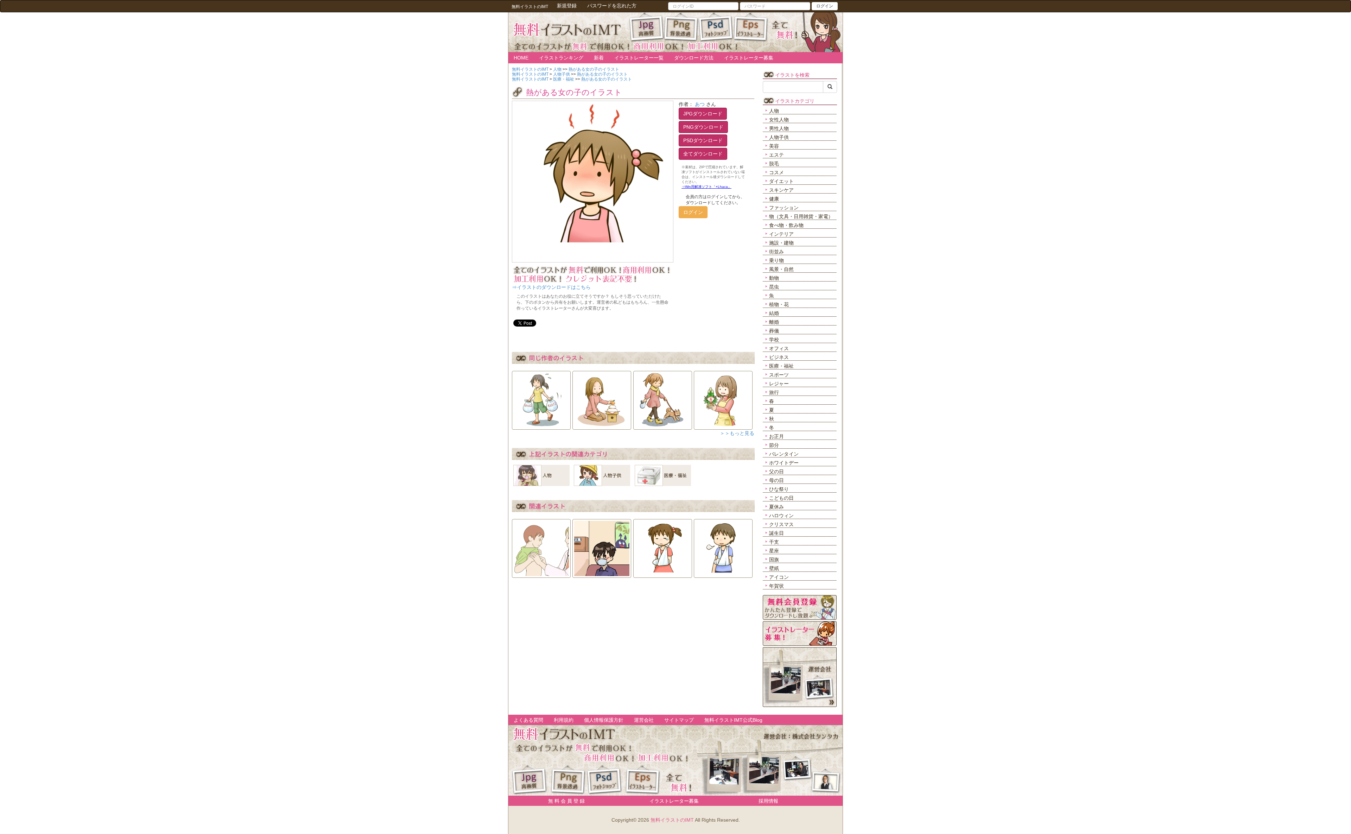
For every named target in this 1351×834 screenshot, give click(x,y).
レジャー (779, 383)
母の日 (776, 480)
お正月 (776, 436)
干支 (774, 542)
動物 (774, 278)
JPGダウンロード (702, 113)
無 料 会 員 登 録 (564, 801)
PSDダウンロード (703, 140)
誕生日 (776, 533)
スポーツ (779, 375)
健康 (774, 199)
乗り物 (776, 260)
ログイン (824, 6)
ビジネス (779, 357)
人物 (774, 111)
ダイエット (781, 181)
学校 (774, 339)
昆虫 (774, 287)
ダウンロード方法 (693, 58)
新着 (599, 58)
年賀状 (776, 586)
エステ (776, 155)
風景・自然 (781, 269)
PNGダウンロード (703, 127)
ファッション (784, 207)
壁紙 (774, 568)
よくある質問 (528, 720)
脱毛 (774, 163)
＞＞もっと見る (737, 433)
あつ (700, 104)
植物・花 (779, 304)
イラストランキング (561, 58)
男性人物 (779, 128)
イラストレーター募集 (748, 58)
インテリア (781, 234)
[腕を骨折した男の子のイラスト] (723, 546)
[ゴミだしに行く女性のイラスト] (541, 398)
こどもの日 (781, 498)
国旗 (774, 559)
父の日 (776, 471)
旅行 (774, 392)
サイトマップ (679, 720)
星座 (774, 551)
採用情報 (768, 801)
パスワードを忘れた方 (611, 5)
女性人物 (779, 119)
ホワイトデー (784, 463)
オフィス (779, 348)
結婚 (774, 313)
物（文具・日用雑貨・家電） (801, 216)
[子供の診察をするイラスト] (541, 546)
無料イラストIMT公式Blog (733, 720)
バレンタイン (784, 454)
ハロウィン (781, 515)
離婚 (774, 322)
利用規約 (563, 720)
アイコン (779, 577)
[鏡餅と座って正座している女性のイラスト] (601, 398)
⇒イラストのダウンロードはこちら (551, 287)
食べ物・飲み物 (786, 225)
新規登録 (567, 5)
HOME (521, 58)
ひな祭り (779, 489)
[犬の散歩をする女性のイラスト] (662, 398)
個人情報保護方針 (603, 720)
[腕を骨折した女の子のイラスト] (662, 546)
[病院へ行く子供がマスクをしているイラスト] (601, 546)
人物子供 (779, 137)
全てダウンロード (703, 154)
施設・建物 (781, 243)
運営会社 (644, 720)
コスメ (776, 172)
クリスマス (781, 524)
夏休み (776, 507)
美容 (774, 146)
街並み (776, 251)
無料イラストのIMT (672, 820)
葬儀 (774, 331)
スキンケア (781, 190)
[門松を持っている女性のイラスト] (723, 398)
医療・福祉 (781, 366)
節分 (774, 445)
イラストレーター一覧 (639, 58)
